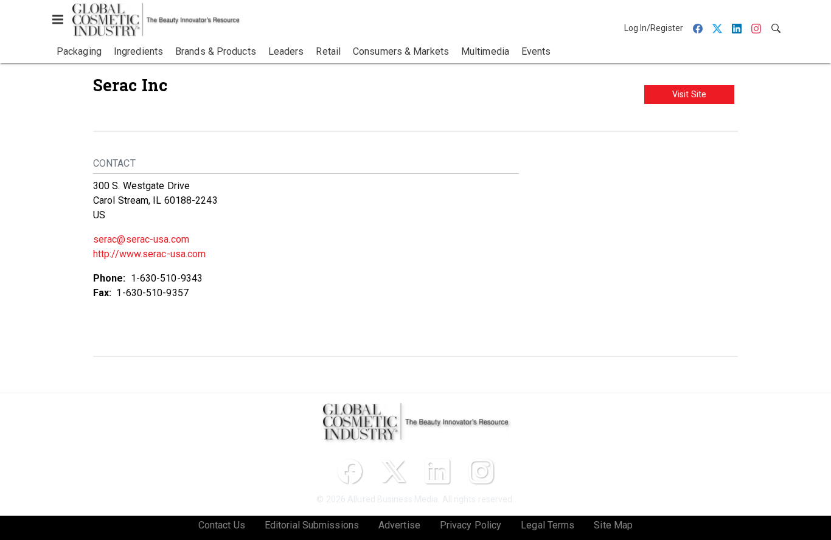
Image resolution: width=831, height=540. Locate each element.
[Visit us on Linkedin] (437, 471)
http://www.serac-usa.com (149, 254)
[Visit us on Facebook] (350, 471)
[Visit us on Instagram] (481, 471)
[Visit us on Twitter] (393, 471)
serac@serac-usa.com (141, 239)
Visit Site (689, 94)
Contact (114, 163)
